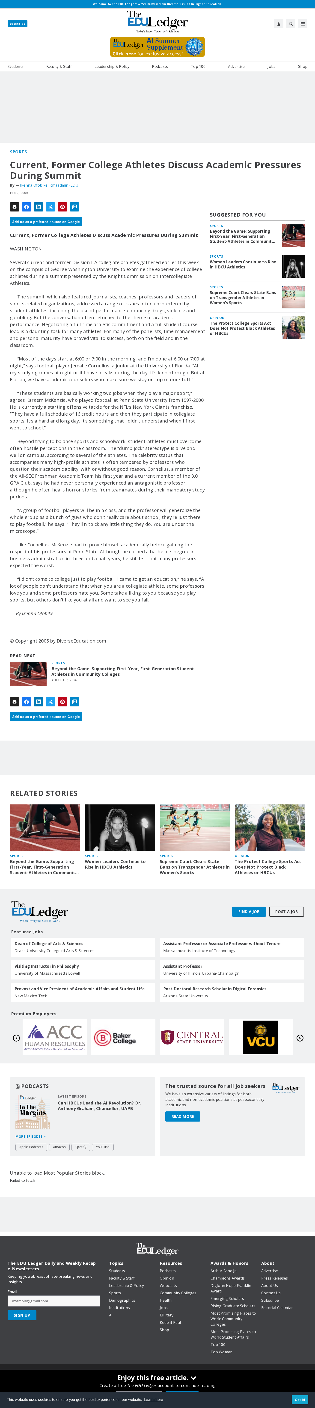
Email (12, 1292)
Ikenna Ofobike (34, 185)
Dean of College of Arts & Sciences (49, 943)
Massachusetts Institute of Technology (199, 950)
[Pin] (62, 206)
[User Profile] (278, 23)
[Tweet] (50, 206)
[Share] (26, 206)
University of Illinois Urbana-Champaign (201, 973)
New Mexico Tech (31, 995)
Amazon (59, 1147)
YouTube (103, 1147)
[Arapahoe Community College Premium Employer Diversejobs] (192, 1037)
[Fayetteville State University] (123, 1037)
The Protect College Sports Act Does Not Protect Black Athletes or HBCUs (242, 328)
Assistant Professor (182, 966)
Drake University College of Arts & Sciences (54, 950)
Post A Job (286, 911)
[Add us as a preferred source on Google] (74, 206)
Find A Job (249, 911)
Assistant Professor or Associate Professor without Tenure (221, 943)
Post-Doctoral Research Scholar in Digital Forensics (214, 988)
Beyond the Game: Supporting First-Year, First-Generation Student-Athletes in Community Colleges (123, 671)
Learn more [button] (153, 1400)
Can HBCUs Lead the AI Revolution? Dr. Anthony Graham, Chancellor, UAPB (99, 1105)
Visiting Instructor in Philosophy (47, 966)
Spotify (80, 1147)
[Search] (290, 23)
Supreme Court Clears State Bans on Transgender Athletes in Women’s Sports (243, 297)
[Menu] (302, 23)
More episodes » (30, 1136)
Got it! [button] (300, 1400)
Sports (18, 152)
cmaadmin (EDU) (65, 185)
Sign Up (22, 1315)
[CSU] (55, 1037)
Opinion (217, 318)
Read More (183, 1116)
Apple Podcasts (31, 1147)
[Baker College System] (261, 1037)
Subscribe (17, 24)
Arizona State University (185, 995)
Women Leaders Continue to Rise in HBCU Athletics (243, 264)
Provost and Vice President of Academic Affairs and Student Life (80, 988)
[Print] (14, 206)
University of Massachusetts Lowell (47, 973)
